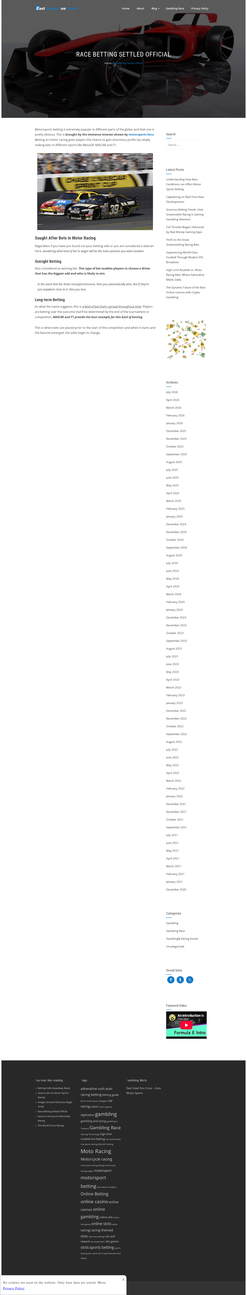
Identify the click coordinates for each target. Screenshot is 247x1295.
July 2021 (172, 835)
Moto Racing (96, 1151)
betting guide (110, 1095)
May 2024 (172, 578)
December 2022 (176, 710)
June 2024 (172, 571)
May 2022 (172, 765)
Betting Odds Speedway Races (54, 1088)
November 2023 (176, 625)
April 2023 (172, 679)
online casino (94, 1201)
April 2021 (172, 858)
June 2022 (172, 757)
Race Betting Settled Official (52, 1111)
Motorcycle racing (96, 1159)
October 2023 (175, 633)
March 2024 (173, 594)
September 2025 (176, 454)
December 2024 (176, 524)
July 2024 (172, 563)
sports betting (102, 1247)
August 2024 (174, 555)
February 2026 (175, 415)
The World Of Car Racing (51, 1125)
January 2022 (174, 796)
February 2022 (175, 788)
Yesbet (84, 1258)
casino (95, 1106)
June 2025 (172, 477)
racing (85, 1230)
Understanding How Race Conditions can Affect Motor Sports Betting (183, 184)
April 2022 (172, 773)
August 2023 (174, 648)
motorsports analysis (106, 1187)
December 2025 (176, 431)
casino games (105, 1107)
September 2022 (176, 734)
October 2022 (175, 726)
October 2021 (175, 819)
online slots (101, 1223)
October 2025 (175, 446)
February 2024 (175, 602)
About (140, 8)
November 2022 (176, 718)
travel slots (97, 1253)
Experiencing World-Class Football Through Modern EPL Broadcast (184, 257)
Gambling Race (175, 8)
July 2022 (172, 749)
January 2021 (174, 881)
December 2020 (176, 889)
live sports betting (89, 1144)
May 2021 (172, 850)
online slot (105, 1217)
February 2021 (175, 874)
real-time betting (96, 1236)
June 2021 (172, 843)
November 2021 (176, 812)
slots (85, 1247)
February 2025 (175, 508)
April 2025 (172, 493)
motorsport (102, 1170)
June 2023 (172, 664)
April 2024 (172, 586)
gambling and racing (93, 1121)
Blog (154, 8)
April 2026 (172, 400)
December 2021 (176, 804)
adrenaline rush (93, 1088)
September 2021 (176, 827)
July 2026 (172, 392)
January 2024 (174, 609)
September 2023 (176, 641)
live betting (98, 1139)
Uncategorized (175, 946)
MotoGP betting (105, 1144)
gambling (106, 1113)
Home (125, 8)
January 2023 (174, 703)
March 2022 (173, 780)
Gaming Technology (90, 1134)
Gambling (172, 923)
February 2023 (175, 695)
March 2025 (173, 501)
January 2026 (174, 423)
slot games (112, 1241)
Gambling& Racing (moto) (182, 938)
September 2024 (176, 547)
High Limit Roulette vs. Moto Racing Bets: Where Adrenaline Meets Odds (185, 274)
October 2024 (175, 539)
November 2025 (176, 438)
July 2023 (172, 656)
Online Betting (94, 1194)
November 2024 (176, 532)
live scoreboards (113, 1139)
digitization (87, 1115)
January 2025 (174, 516)
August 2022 (174, 742)
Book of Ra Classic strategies (94, 1101)
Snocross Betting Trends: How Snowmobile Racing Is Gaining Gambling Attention (185, 214)
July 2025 (172, 470)
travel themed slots (112, 1253)
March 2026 (173, 407)
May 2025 (172, 485)
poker (115, 1224)
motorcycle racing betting (92, 1165)
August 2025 (174, 462)
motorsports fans (141, 134)
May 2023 (172, 672)
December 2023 (176, 617)
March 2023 (173, 687)
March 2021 (173, 866)
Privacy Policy (199, 8)
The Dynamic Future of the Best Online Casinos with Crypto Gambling (185, 292)
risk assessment (97, 1241)
